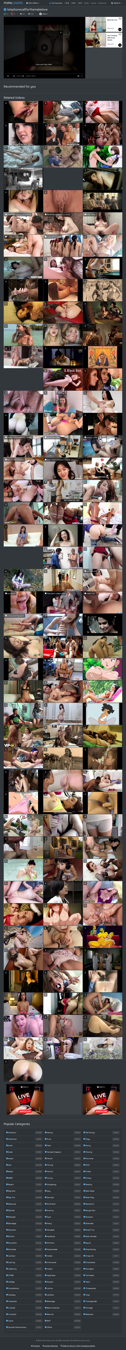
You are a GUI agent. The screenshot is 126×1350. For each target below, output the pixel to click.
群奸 (80, 3)
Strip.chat (110, 28)
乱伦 (87, 3)
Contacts (36, 1345)
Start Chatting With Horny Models (112, 38)
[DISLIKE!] (12, 14)
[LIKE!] (5, 14)
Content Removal (51, 1345)
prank (93, 3)
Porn (13, 3)
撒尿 (74, 3)
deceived (102, 3)
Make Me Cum (112, 20)
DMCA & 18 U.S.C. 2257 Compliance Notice (78, 1345)
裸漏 (67, 3)
